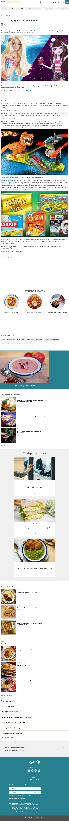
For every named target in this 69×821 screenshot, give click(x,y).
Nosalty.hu (7, 24)
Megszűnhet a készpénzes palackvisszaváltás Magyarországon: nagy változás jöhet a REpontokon (34, 486)
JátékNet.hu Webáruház (29, 91)
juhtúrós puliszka (48, 9)
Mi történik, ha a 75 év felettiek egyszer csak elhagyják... (32, 416)
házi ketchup (20, 339)
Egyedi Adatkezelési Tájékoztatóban (27, 809)
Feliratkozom (36, 792)
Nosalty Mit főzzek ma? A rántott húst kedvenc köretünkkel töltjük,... (29, 624)
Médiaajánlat (34, 782)
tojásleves (21, 343)
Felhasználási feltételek (34, 776)
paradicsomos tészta (11, 310)
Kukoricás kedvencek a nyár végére (15, 750)
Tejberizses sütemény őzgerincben (12, 733)
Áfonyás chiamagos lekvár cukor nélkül (14, 722)
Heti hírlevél (22, 798)
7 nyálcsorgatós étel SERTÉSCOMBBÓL (27, 592)
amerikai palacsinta (21, 662)
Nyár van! (19, 397)
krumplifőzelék (20, 678)
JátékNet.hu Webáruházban (37, 31)
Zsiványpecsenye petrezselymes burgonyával (29, 650)
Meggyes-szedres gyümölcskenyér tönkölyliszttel (57, 313)
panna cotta (30, 339)
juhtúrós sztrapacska (8, 9)
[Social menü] (53, 2)
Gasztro (34, 523)
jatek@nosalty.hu (22, 103)
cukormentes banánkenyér (52, 339)
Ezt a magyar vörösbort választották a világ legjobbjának (29, 432)
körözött (13, 343)
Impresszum (34, 781)
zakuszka (28, 9)
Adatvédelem (34, 777)
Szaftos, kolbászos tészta (11, 313)
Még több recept (34, 318)
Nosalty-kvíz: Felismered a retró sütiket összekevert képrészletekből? (31, 608)
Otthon (18, 428)
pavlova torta (11, 339)
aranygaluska (37, 9)
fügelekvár (39, 339)
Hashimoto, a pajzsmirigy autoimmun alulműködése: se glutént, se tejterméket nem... (32, 401)
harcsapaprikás (60, 9)
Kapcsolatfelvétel (34, 779)
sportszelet (20, 9)
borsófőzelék (29, 343)
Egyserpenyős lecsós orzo (34, 313)
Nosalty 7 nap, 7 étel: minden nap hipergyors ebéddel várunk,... (34, 568)
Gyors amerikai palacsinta (24, 665)
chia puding (5, 343)
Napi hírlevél (14, 798)
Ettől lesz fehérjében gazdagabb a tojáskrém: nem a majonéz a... (34, 528)
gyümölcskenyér (57, 310)
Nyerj (2, 15)
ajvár (3, 339)
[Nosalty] (4, 2)
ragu (18, 647)
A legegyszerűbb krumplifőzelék (25, 680)
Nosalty (34, 493)
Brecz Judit (34, 574)
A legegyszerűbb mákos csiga (11, 728)
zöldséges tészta (34, 310)
